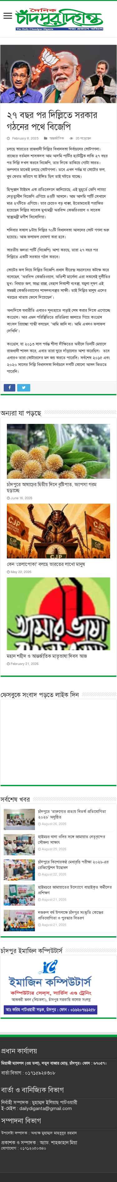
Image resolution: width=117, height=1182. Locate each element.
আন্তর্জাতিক (57, 138)
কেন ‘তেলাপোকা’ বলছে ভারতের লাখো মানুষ (46, 564)
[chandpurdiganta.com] (58, 18)
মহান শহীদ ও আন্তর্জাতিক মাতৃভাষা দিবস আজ (47, 656)
